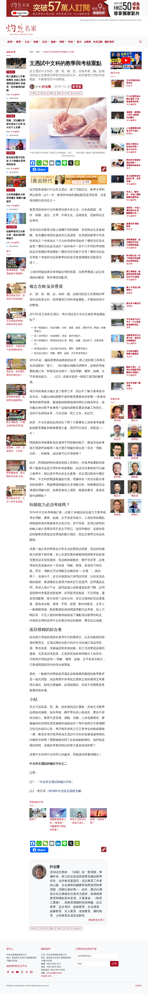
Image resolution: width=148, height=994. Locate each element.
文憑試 (34, 93)
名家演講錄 (11, 227)
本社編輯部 (15, 95)
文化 (27, 41)
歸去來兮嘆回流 (133, 303)
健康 (53, 41)
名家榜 (87, 41)
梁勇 (128, 327)
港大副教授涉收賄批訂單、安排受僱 (133, 178)
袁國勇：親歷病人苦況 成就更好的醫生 (133, 114)
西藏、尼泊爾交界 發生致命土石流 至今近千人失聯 (15, 124)
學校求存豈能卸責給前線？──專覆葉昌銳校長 (133, 162)
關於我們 (109, 41)
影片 (79, 41)
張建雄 (129, 293)
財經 (36, 41)
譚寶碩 (129, 133)
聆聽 (59, 93)
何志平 (129, 86)
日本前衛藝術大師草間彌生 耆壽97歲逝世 (16, 198)
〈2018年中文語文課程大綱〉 (65, 791)
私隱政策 (138, 986)
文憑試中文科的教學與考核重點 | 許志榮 (58, 52)
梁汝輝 (129, 263)
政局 (10, 41)
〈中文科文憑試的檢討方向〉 (55, 782)
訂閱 (114, 963)
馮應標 (129, 306)
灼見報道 (10, 116)
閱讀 (51, 93)
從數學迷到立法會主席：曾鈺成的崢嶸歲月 (15, 235)
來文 (128, 168)
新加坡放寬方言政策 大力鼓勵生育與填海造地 (15, 161)
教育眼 (77, 86)
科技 (70, 41)
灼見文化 (10, 190)
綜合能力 (77, 93)
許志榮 (46, 86)
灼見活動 (97, 41)
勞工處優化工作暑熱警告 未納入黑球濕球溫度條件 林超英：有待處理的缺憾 (15, 83)
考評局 (43, 93)
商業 (62, 41)
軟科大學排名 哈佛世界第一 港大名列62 (132, 146)
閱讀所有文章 (96, 920)
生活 (44, 41)
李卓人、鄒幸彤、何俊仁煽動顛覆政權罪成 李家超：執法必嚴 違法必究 (133, 197)
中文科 (67, 93)
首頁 (31, 52)
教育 (18, 41)
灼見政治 (10, 72)
